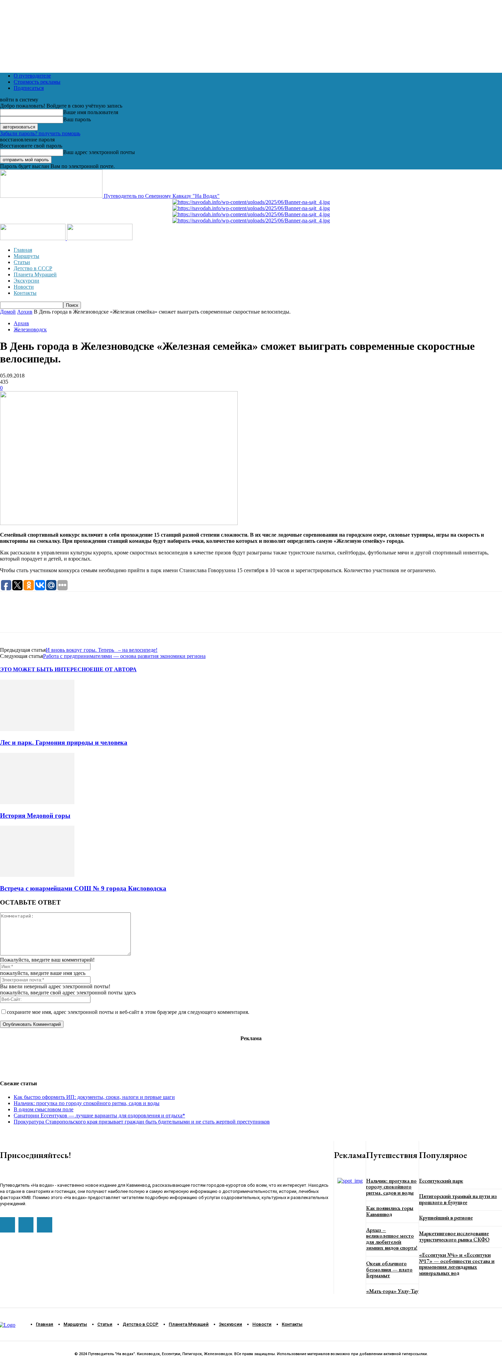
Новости (24, 287)
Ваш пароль (77, 119)
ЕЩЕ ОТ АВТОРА (113, 669)
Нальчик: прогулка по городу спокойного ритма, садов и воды (86, 1103)
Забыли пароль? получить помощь (40, 133)
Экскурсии (26, 281)
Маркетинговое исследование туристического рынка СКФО (454, 1236)
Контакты (25, 293)
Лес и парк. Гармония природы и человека (63, 742)
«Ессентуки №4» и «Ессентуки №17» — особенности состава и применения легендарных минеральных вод (456, 1264)
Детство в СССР (33, 268)
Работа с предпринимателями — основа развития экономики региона (124, 656)
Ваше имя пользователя (90, 112)
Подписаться (29, 88)
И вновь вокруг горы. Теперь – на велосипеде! (101, 650)
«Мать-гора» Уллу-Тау (392, 1291)
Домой (8, 312)
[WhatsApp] (11, 618)
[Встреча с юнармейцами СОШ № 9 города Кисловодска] (37, 875)
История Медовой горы (35, 815)
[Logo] (33, 238)
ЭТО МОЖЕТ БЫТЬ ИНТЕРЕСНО (45, 669)
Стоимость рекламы (37, 82)
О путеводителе (32, 76)
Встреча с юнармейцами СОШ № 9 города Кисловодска (83, 888)
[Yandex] (44, 1224)
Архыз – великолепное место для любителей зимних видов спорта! (391, 1239)
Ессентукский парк (441, 1180)
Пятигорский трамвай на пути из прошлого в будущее (458, 1199)
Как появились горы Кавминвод (389, 1211)
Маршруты (26, 256)
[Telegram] (36, 618)
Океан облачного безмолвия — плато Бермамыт (389, 1269)
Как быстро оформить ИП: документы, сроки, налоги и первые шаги (94, 1097)
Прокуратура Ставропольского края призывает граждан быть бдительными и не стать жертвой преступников (142, 1122)
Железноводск (30, 329)
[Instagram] (25, 1224)
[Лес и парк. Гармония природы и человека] (37, 729)
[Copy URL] (84, 618)
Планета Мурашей (35, 274)
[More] (109, 618)
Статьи (22, 262)
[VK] (60, 618)
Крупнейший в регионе (446, 1217)
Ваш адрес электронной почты (99, 152)
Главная (23, 250)
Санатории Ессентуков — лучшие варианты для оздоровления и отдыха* (99, 1115)
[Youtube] (7, 1224)
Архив (24, 312)
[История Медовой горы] (37, 802)
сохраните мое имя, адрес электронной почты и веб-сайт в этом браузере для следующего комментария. (128, 1012)
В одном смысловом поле (43, 1109)
